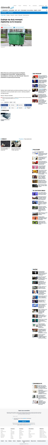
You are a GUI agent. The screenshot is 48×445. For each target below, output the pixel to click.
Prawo (30, 430)
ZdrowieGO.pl (35, 5)
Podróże (12, 437)
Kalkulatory (42, 428)
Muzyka (20, 437)
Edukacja (20, 432)
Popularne (21, 139)
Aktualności (10, 12)
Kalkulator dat (42, 430)
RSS (24, 442)
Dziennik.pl (13, 428)
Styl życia (30, 437)
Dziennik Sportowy (26, 15)
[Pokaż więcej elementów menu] (47, 10)
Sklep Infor (2, 437)
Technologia (12, 431)
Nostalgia (8, 15)
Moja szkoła (21, 433)
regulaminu (24, 418)
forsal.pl (20, 5)
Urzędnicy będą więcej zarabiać (5, 120)
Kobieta (20, 430)
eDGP (1, 432)
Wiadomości (12, 433)
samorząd (6, 102)
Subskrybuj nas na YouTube (7, 27)
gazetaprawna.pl (41, 5)
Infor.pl (2, 430)
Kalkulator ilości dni (42, 431)
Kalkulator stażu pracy (43, 432)
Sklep (46, 5)
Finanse (30, 431)
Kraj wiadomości (28, 139)
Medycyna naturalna (32, 433)
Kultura (20, 438)
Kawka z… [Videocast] (18, 15)
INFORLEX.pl (25, 5)
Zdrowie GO (12, 15)
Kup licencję (16, 98)
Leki (29, 432)
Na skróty (2, 428)
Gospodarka (3, 12)
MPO (14, 102)
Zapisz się (24, 421)
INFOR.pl (15, 5)
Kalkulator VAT (42, 433)
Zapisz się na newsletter (19, 27)
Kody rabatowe (21, 431)
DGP (29, 5)
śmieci (11, 102)
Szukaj (45, 7)
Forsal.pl (2, 433)
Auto (11, 430)
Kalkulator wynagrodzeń (43, 437)
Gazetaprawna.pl (3, 431)
